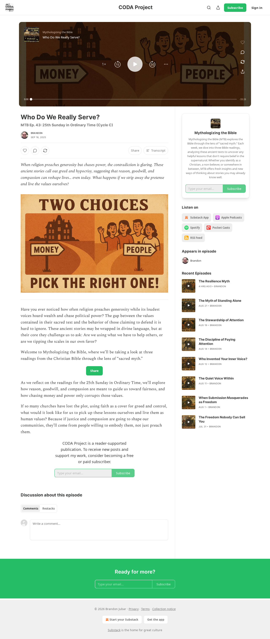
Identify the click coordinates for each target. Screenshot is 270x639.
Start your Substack (123, 619)
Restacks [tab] (48, 508)
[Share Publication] (218, 7)
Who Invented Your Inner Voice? (223, 359)
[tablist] (39, 508)
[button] (104, 64)
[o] (188, 286)
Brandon (36, 133)
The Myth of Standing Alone (220, 301)
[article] (215, 285)
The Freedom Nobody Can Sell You (222, 419)
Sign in (256, 7)
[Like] (25, 150)
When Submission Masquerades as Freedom (223, 400)
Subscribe (235, 7)
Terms (145, 609)
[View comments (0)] (242, 52)
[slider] (134, 99)
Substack (114, 630)
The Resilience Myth (214, 281)
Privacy (134, 609)
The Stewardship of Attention (221, 320)
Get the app (155, 619)
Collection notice (164, 609)
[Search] (209, 7)
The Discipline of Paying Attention (217, 341)
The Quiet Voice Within (216, 378)
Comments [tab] (30, 508)
